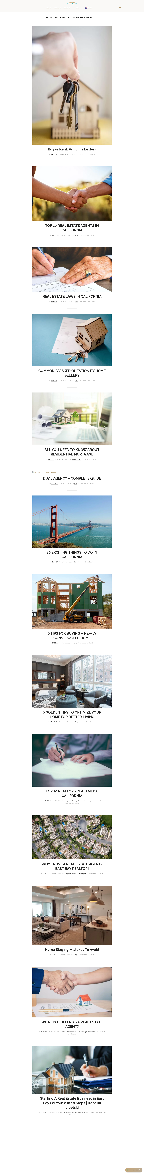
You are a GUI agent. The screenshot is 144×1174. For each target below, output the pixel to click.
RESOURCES (57, 8)
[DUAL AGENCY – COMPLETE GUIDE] (44, 472)
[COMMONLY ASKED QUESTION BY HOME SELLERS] (72, 314)
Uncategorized (76, 459)
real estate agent (73, 801)
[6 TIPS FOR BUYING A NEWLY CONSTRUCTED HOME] (72, 575)
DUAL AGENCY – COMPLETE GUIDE (72, 478)
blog (76, 154)
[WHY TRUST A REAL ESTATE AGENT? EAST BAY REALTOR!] (72, 816)
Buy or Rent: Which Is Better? (72, 149)
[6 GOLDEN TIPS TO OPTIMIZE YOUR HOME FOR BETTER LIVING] (72, 656)
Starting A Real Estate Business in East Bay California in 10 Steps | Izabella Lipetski (72, 1103)
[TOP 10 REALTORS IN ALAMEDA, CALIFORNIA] (72, 735)
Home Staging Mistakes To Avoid (72, 950)
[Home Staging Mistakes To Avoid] (72, 887)
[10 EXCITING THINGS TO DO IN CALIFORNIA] (72, 496)
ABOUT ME (67, 8)
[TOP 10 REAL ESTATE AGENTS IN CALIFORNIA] (72, 167)
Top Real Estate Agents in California (90, 801)
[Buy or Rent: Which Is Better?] (72, 27)
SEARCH (48, 8)
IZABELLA (54, 154)
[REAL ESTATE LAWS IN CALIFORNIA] (72, 248)
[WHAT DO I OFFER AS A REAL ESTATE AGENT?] (72, 968)
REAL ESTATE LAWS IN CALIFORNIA (72, 296)
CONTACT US (78, 8)
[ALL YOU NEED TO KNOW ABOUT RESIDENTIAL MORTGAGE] (72, 393)
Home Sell (71, 874)
